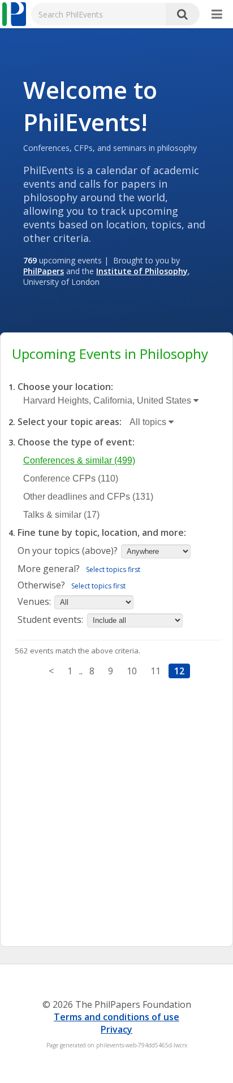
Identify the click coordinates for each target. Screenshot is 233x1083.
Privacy (116, 1029)
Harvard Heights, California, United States (108, 400)
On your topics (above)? (68, 550)
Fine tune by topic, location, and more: (102, 532)
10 (132, 671)
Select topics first (113, 569)
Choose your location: (65, 386)
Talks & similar (61, 514)
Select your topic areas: (70, 421)
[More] (217, 14)
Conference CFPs (70, 478)
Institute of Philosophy (142, 271)
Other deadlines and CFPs (88, 496)
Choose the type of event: (76, 442)
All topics (149, 422)
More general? (49, 568)
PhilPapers (43, 271)
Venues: (34, 601)
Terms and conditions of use (116, 1017)
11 (155, 671)
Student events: (51, 619)
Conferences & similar (79, 460)
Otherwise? (41, 585)
